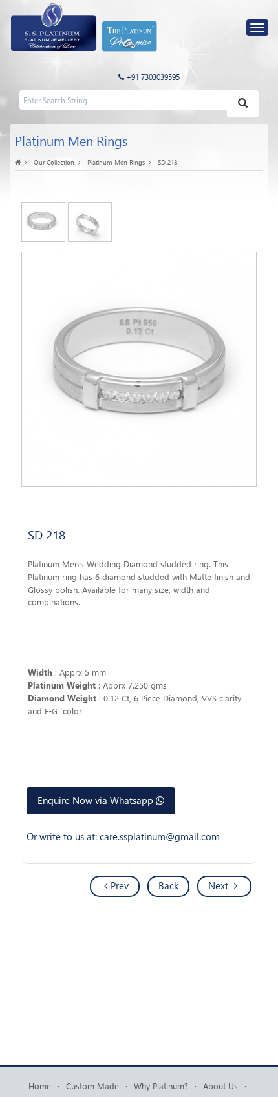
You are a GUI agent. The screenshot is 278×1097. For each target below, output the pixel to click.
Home (39, 1085)
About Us (220, 1085)
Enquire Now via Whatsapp (96, 800)
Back (168, 885)
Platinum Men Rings (116, 162)
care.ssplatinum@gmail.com (160, 836)
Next (219, 885)
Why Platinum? (161, 1085)
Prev (120, 885)
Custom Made (92, 1085)
